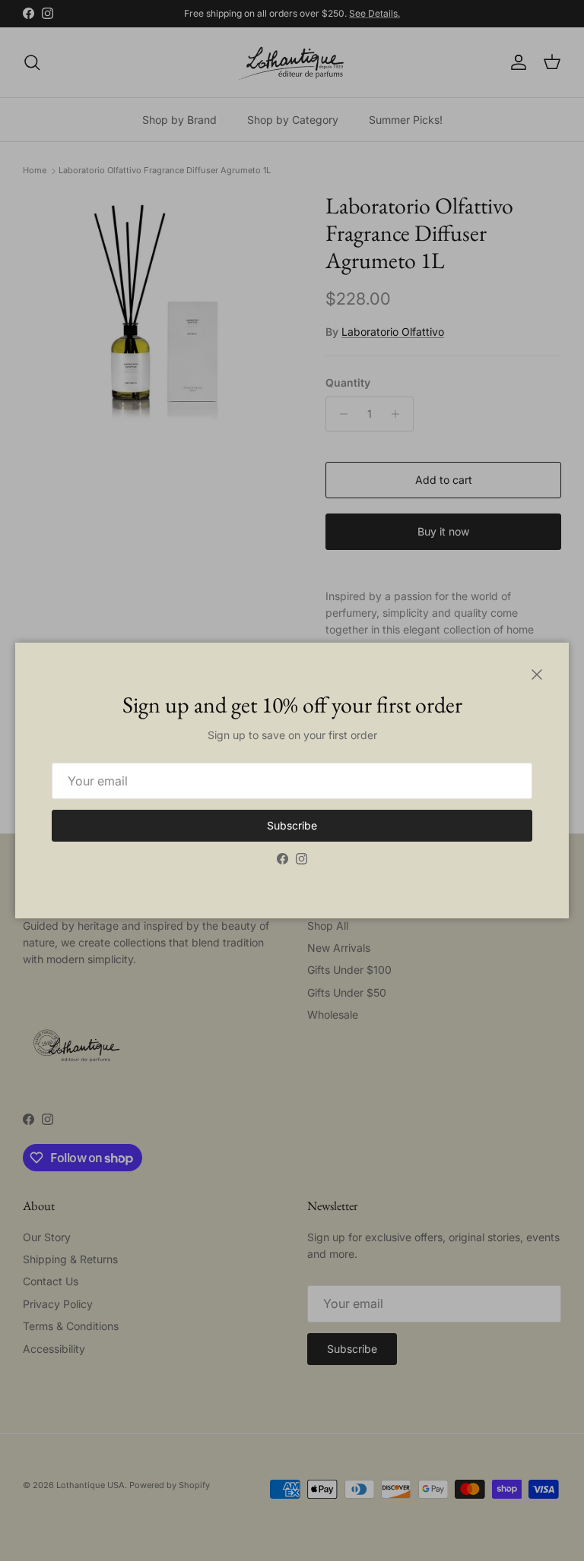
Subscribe (292, 825)
